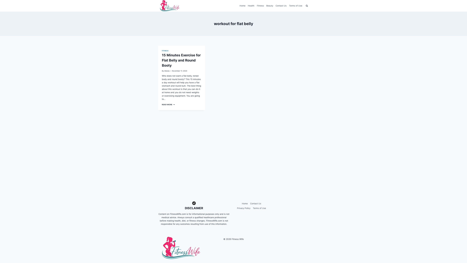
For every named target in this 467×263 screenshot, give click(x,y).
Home (242, 6)
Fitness (260, 6)
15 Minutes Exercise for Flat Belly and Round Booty (181, 60)
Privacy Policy (243, 208)
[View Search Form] (307, 6)
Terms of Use (295, 6)
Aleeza (167, 71)
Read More (168, 105)
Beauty (269, 6)
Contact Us (281, 6)
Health (251, 6)
